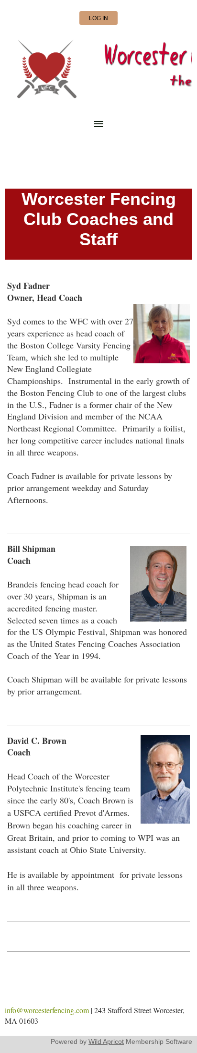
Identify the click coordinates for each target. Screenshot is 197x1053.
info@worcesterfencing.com (47, 1010)
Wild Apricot (106, 1041)
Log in (98, 18)
